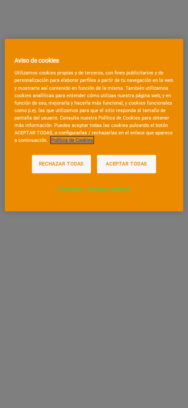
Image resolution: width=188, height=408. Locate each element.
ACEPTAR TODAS (126, 164)
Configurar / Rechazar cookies (94, 189)
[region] (94, 125)
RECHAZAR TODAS (61, 164)
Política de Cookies (72, 140)
